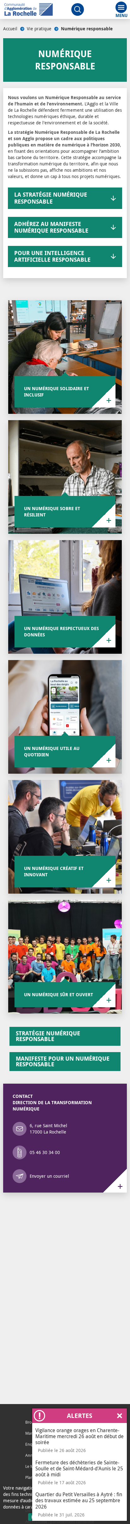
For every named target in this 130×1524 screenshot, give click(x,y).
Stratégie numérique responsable (48, 1036)
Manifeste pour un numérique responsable (62, 1061)
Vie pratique (39, 29)
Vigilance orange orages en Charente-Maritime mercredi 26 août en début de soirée (79, 1436)
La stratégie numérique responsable (50, 198)
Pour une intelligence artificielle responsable (52, 256)
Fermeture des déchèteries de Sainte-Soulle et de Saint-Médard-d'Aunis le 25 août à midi (79, 1468)
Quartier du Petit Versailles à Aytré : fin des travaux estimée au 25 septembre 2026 (78, 1500)
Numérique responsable (87, 29)
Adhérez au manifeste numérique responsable (51, 227)
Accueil (10, 29)
